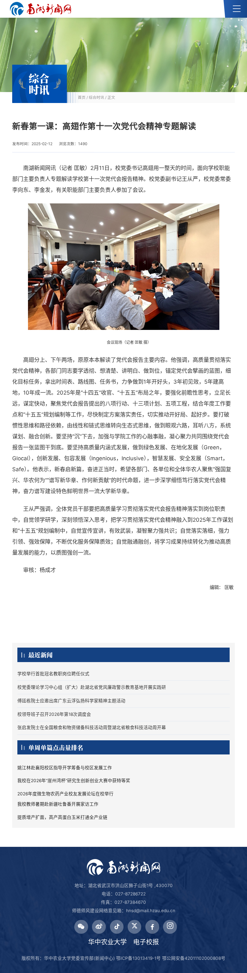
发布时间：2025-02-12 (32, 143)
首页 (82, 97)
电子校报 (146, 942)
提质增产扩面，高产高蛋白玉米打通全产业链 (62, 817)
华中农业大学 (107, 942)
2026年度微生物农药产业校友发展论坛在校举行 (65, 793)
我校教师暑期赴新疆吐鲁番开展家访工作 (57, 804)
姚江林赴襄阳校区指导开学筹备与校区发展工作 (64, 767)
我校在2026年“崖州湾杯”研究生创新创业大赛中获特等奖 (73, 780)
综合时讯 (96, 97)
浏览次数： (73, 143)
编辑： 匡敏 (222, 587)
